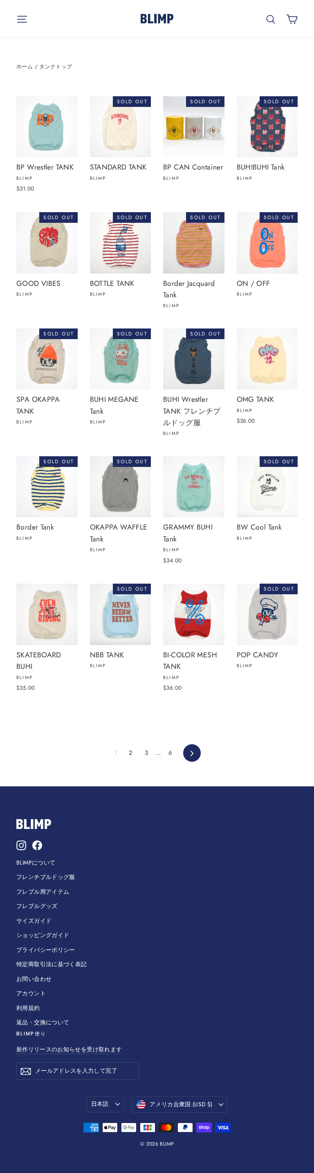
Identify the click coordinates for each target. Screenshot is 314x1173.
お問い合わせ (34, 979)
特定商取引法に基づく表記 (51, 964)
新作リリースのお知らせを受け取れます (69, 1049)
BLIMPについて (35, 862)
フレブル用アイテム (42, 892)
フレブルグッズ (37, 906)
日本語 (100, 1104)
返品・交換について (42, 1022)
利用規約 (28, 1008)
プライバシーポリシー (45, 950)
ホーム (24, 66)
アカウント (31, 993)
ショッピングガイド (42, 935)
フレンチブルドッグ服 (45, 877)
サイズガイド (34, 921)
